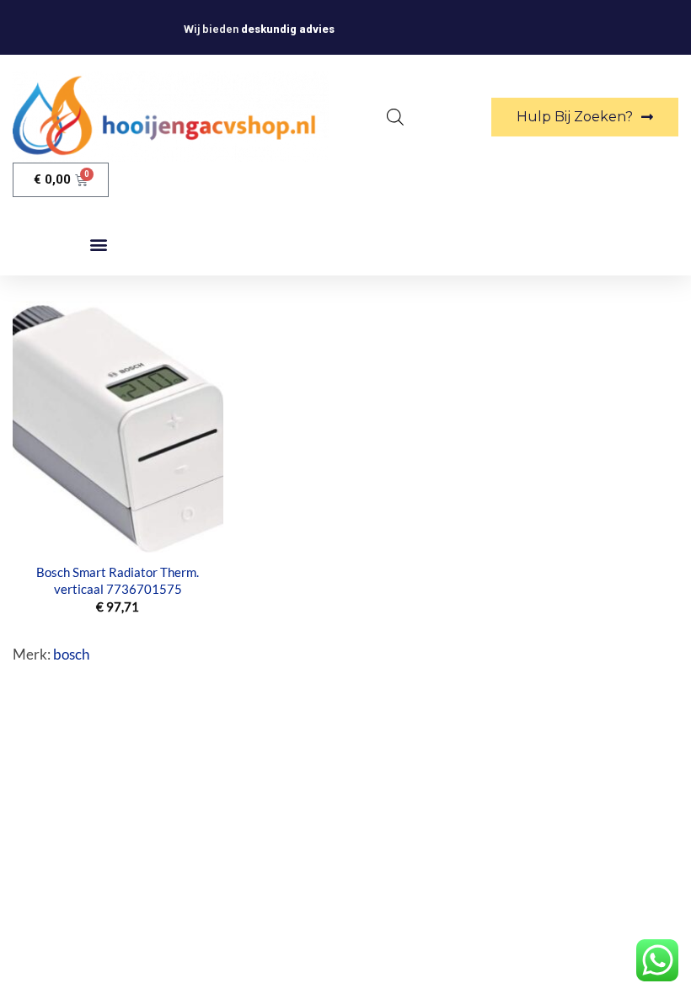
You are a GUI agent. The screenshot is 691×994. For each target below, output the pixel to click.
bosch (71, 654)
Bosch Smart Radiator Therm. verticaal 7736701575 (117, 580)
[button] (99, 245)
